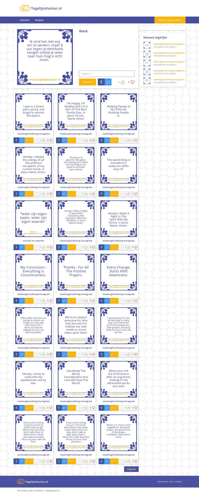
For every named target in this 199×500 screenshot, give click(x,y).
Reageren (87, 82)
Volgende (131, 469)
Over (171, 481)
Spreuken (25, 20)
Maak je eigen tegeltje (170, 20)
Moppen (39, 20)
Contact (178, 481)
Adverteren (163, 481)
